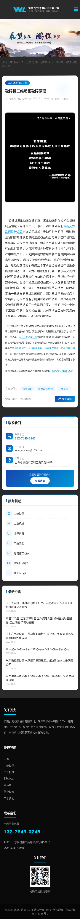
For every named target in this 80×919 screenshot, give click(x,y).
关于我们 (9, 798)
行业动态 (9, 791)
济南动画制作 (45, 388)
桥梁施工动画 (52, 348)
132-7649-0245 (25, 438)
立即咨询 (40, 481)
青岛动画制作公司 (39, 62)
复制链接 (67, 399)
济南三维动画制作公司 (15, 62)
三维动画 (63, 388)
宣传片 (8, 785)
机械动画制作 (35, 348)
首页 (6, 759)
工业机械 (9, 772)
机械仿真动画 (68, 348)
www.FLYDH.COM (62, 370)
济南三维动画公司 (28, 337)
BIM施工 (9, 778)
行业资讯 (27, 388)
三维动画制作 (19, 348)
